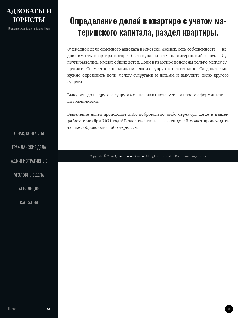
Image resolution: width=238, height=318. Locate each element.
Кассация (29, 203)
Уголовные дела (29, 175)
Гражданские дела (29, 147)
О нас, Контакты (29, 133)
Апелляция (29, 189)
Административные (29, 161)
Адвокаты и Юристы (29, 15)
